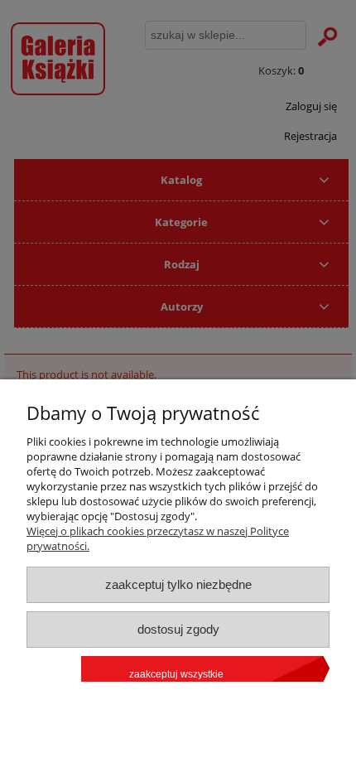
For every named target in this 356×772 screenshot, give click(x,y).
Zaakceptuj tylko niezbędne (178, 584)
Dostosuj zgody (178, 629)
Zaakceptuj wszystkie (176, 674)
